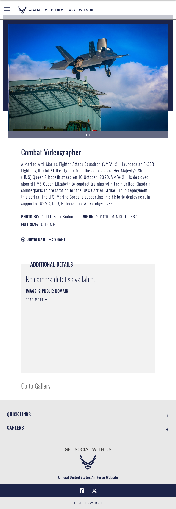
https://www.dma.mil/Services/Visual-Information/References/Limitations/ (79, 335)
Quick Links (19, 414)
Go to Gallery (36, 385)
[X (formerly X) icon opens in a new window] (94, 490)
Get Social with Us (88, 449)
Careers (15, 427)
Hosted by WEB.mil (88, 503)
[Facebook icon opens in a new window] (81, 490)
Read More (35, 300)
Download (35, 239)
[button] (7, 9)
